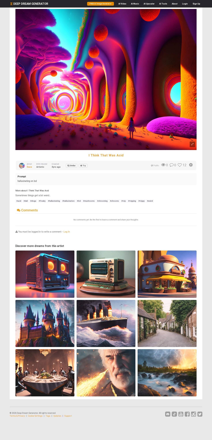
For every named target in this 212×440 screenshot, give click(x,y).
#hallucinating (54, 201)
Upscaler (149, 4)
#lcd (79, 201)
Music (135, 4)
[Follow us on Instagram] (193, 414)
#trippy (141, 201)
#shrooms (114, 201)
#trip (123, 201)
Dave (29, 167)
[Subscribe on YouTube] (180, 414)
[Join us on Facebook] (187, 414)
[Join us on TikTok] (174, 414)
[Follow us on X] (199, 414)
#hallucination (68, 201)
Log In (66, 231)
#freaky (42, 201)
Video (122, 4)
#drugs (33, 201)
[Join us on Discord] (167, 414)
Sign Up (196, 4)
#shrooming (102, 201)
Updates (57, 416)
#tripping (132, 201)
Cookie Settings (35, 416)
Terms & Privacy (17, 416)
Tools (163, 4)
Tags (48, 416)
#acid (18, 201)
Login (185, 4)
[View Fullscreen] (192, 144)
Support (68, 416)
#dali (26, 201)
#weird (150, 201)
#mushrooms (89, 201)
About (175, 4)
